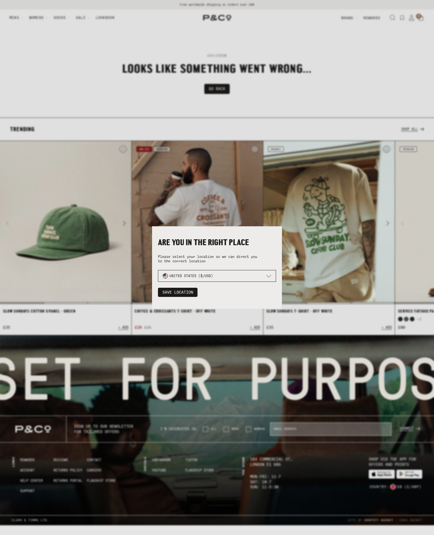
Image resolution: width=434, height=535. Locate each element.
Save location (177, 292)
